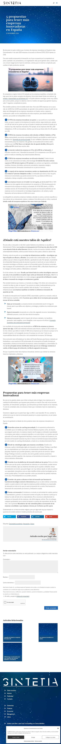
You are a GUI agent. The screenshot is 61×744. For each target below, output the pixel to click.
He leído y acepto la (17, 596)
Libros (9, 717)
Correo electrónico (9, 582)
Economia (10, 711)
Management (11, 714)
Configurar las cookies (50, 737)
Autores (9, 693)
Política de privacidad (38, 741)
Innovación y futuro (28, 523)
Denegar (33, 737)
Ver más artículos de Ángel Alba (49, 539)
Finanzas (9, 708)
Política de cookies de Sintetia (29, 741)
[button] (58, 728)
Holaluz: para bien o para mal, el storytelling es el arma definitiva (25, 723)
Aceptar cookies (15, 737)
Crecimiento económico (16, 523)
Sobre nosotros (11, 690)
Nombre (6, 577)
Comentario (7, 559)
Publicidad (10, 696)
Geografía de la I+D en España (21, 139)
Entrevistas (10, 705)
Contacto (9, 699)
